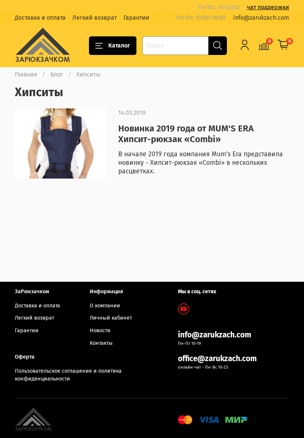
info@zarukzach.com (261, 17)
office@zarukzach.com (217, 358)
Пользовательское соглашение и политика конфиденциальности (68, 375)
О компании (105, 306)
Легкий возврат (94, 17)
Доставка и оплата (40, 17)
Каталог (119, 45)
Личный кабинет (111, 318)
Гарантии (136, 17)
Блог (56, 74)
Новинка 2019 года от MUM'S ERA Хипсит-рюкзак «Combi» (186, 133)
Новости (100, 330)
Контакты (101, 343)
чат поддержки (268, 7)
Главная (26, 74)
